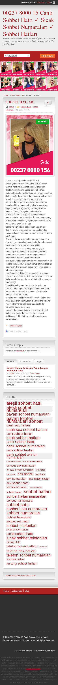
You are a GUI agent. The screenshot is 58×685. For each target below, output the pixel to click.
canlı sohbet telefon (19, 450)
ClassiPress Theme (23, 651)
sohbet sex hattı (17, 521)
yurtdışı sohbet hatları (21, 563)
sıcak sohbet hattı (19, 534)
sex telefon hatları (16, 487)
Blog (27, 591)
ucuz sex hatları (15, 559)
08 (23, 95)
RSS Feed (54, 2)
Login (48, 2)
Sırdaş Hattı (13, 542)
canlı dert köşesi (37, 616)
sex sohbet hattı (17, 483)
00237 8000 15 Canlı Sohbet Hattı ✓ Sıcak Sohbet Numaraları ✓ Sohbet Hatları (28, 23)
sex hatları (25, 474)
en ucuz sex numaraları (20, 465)
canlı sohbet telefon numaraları (21, 456)
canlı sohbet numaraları (25, 446)
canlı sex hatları (18, 425)
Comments (25, 361)
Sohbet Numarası (18, 517)
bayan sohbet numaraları (28, 414)
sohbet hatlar (13, 492)
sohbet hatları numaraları (26, 496)
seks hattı (10, 474)
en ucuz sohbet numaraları (19, 470)
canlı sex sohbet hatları (26, 429)
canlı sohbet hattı (28, 576)
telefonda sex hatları (21, 546)
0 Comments (35, 373)
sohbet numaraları (23, 513)
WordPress (50, 651)
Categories (16, 591)
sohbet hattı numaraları (26, 509)
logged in (20, 351)
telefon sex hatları (21, 551)
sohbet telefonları (21, 525)
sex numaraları (16, 478)
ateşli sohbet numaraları (18, 409)
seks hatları (40, 470)
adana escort (11, 600)
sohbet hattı (17, 504)
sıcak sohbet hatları (17, 529)
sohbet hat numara (19, 500)
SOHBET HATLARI (20, 102)
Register (41, 2)
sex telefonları (36, 487)
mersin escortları (13, 624)
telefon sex (43, 547)
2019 (12, 95)
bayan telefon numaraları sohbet (24, 420)
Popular (10, 361)
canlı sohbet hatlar (19, 433)
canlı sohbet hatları (23, 438)
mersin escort (29, 624)
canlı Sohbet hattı (20, 442)
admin (11, 107)
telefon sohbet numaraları (28, 555)
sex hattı (40, 474)
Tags (39, 361)
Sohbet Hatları (26, 107)
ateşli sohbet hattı (23, 403)
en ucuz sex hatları (32, 461)
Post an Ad (47, 56)
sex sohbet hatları (39, 478)
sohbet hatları (16, 326)
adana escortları (27, 600)
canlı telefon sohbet (13, 461)
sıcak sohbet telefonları (26, 538)
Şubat (18, 95)
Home (6, 95)
